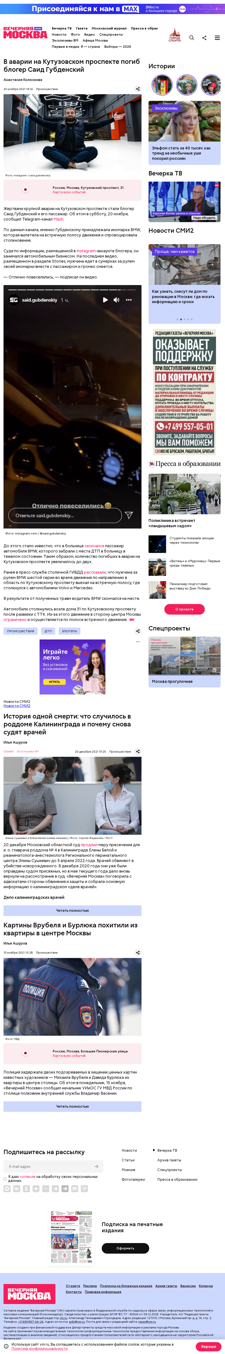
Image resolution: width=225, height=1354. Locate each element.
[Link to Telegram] (55, 1188)
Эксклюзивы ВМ (65, 40)
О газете (73, 1286)
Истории (162, 66)
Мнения (128, 1170)
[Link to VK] (16, 1188)
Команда (206, 1286)
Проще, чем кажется (174, 251)
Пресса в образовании (150, 28)
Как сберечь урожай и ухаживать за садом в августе (184, 121)
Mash (58, 219)
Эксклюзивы (166, 108)
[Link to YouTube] (45, 1188)
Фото (75, 34)
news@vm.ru (147, 1322)
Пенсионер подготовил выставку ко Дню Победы (190, 586)
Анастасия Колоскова (23, 79)
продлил (89, 844)
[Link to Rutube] (74, 1188)
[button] (213, 85)
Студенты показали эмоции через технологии (192, 540)
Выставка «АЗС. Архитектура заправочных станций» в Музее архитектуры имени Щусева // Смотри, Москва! (162, 85)
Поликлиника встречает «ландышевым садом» (172, 523)
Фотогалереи (133, 1179)
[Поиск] (192, 37)
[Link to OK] (26, 1188)
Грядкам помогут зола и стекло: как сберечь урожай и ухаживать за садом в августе (184, 153)
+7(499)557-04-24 (31, 1322)
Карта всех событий (69, 192)
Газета (81, 28)
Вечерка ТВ (62, 28)
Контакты (74, 1291)
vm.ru (63, 1318)
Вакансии (188, 1286)
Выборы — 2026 (117, 46)
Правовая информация (103, 1291)
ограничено (15, 619)
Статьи (128, 1160)
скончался (94, 546)
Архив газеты (169, 1160)
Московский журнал (109, 28)
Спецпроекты (111, 34)
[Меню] (217, 37)
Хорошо (208, 1346)
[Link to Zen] (36, 1188)
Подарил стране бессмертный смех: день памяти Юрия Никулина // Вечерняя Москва (186, 85)
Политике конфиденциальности (39, 1348)
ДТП (48, 631)
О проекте (184, 609)
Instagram (86, 251)
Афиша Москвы (95, 40)
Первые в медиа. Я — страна (76, 46)
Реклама (90, 1286)
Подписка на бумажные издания (126, 1286)
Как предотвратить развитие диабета (184, 264)
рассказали (95, 572)
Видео (89, 34)
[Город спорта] (174, 37)
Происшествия (47, 89)
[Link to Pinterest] (84, 1188)
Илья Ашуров (15, 742)
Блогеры (69, 631)
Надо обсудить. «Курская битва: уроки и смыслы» (184, 202)
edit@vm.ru (77, 1322)
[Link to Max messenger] (7, 1188)
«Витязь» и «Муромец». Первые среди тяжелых (195, 563)
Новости (59, 34)
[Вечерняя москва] (29, 1294)
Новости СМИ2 (17, 706)
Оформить (125, 1248)
